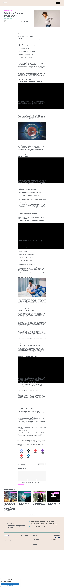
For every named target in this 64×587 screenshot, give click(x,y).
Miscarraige (30, 460)
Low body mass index (28, 250)
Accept (10, 583)
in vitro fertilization (24, 142)
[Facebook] (21, 451)
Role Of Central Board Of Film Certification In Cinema (53, 504)
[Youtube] (21, 456)
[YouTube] (59, 537)
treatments (34, 460)
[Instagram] (42, 451)
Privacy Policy (11, 585)
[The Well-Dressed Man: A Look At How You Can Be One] (39, 496)
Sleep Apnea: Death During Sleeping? (24, 504)
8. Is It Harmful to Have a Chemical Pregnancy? (25, 54)
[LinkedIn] (28, 456)
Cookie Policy (8, 585)
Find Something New (8, 10)
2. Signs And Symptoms (21, 44)
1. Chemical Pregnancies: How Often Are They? (25, 41)
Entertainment (57, 492)
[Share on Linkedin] (25, 21)
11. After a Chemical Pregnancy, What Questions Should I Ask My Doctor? (29, 58)
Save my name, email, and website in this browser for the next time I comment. (29, 482)
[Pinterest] (35, 451)
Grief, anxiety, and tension (40, 325)
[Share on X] (24, 21)
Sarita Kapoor (10, 20)
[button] (18, 579)
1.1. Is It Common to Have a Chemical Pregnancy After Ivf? (27, 42)
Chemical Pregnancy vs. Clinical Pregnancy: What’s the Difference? (29, 39)
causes (21, 460)
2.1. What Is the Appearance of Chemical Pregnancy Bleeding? (27, 45)
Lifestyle (43, 492)
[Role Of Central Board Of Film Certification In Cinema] (53, 496)
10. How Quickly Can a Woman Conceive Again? (25, 57)
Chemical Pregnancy (25, 460)
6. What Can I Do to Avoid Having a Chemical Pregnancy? (27, 51)
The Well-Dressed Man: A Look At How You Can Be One (39, 504)
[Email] (43, 464)
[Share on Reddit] (26, 21)
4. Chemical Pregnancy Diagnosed (23, 48)
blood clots (26, 218)
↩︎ (44, 432)
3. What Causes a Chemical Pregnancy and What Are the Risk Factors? (29, 47)
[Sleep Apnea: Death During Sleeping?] (24, 496)
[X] (28, 451)
